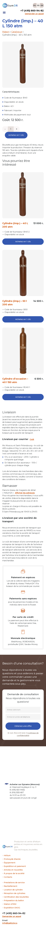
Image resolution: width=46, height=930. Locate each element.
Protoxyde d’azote (12, 859)
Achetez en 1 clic (16, 135)
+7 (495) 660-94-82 (13, 913)
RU (34, 5)
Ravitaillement (10, 886)
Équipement (9, 863)
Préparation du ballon (14, 900)
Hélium (7, 855)
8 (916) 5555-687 (17, 792)
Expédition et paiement (15, 866)
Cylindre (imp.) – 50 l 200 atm (14, 303)
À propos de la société (14, 873)
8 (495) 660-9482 (17, 790)
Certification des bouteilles (16, 897)
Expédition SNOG (12, 908)
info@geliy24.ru (9, 923)
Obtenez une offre (23, 726)
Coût (32, 439)
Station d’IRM (10, 904)
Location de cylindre (13, 890)
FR (38, 5)
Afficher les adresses (25, 493)
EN (42, 5)
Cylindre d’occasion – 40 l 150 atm (15, 380)
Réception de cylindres (14, 893)
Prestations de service (14, 882)
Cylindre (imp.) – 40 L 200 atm (15, 225)
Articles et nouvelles (13, 870)
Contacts (8, 877)
